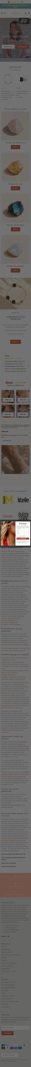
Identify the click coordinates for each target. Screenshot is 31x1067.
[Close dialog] (29, 522)
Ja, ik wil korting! (23, 538)
